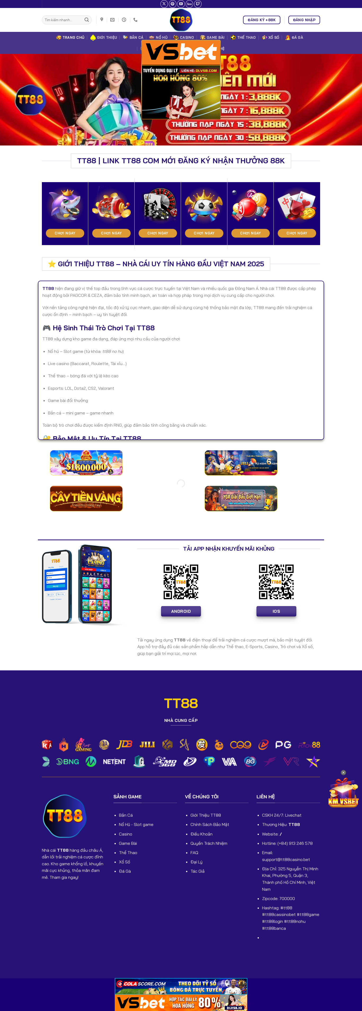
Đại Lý (196, 861)
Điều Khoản (202, 834)
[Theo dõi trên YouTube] (181, 4)
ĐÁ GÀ (297, 37)
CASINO (187, 37)
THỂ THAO (246, 37)
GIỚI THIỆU (107, 37)
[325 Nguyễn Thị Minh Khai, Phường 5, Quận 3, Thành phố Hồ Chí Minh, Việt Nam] (102, 20)
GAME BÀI (215, 37)
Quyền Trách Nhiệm (209, 843)
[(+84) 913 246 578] (136, 20)
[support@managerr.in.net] (113, 20)
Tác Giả (198, 871)
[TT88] (181, 20)
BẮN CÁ (137, 37)
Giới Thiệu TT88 (206, 815)
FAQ (194, 852)
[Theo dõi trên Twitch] (198, 4)
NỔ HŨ (161, 37)
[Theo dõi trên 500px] (189, 4)
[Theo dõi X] (164, 4)
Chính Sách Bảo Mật (210, 824)
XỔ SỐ (273, 37)
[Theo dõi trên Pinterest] (172, 4)
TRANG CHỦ (73, 37)
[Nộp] (86, 19)
